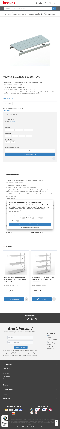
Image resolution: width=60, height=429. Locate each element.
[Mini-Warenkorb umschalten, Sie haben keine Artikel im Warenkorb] (50, 3)
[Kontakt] (36, 3)
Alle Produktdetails (8, 98)
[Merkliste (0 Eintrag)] (45, 3)
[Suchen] (54, 8)
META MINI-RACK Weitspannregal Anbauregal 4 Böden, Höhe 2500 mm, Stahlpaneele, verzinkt (43, 280)
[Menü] (7, 416)
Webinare (5, 379)
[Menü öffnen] (54, 3)
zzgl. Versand (12, 121)
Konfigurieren (15, 299)
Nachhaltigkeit (7, 376)
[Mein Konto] (40, 3)
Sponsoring (6, 373)
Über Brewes (6, 368)
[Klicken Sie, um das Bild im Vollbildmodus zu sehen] (30, 45)
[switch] (4, 425)
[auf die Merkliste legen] (53, 158)
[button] (30, 364)
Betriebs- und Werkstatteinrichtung (30, 13)
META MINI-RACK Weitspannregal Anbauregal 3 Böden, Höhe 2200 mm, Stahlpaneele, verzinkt (15, 280)
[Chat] (56, 424)
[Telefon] (56, 421)
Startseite (5, 13)
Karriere (5, 371)
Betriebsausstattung (14, 13)
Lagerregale (43, 13)
